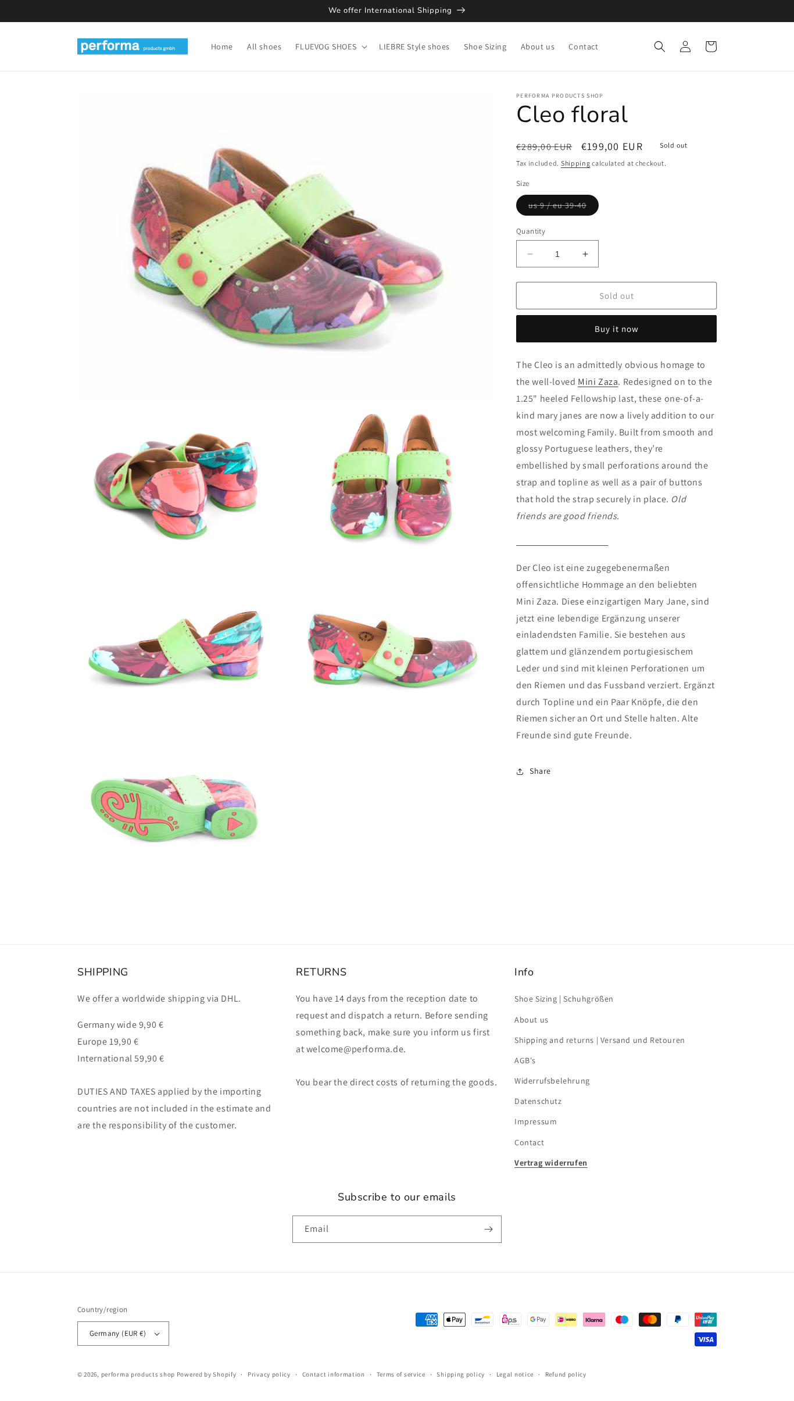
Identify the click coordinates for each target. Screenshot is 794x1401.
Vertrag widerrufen (551, 1162)
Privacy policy (269, 1374)
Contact (529, 1142)
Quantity (530, 231)
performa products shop (138, 1374)
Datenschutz (538, 1101)
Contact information (333, 1374)
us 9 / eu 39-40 (563, 207)
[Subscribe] (488, 1229)
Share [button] (540, 771)
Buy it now (617, 328)
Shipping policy (461, 1374)
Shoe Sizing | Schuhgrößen (564, 998)
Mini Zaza (598, 382)
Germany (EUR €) (118, 1333)
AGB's (525, 1060)
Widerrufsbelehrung (552, 1080)
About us (531, 1019)
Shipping (576, 163)
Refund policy (565, 1374)
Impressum (535, 1121)
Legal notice (515, 1374)
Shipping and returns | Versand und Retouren (599, 1040)
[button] (330, 46)
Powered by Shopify (207, 1374)
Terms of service (401, 1374)
